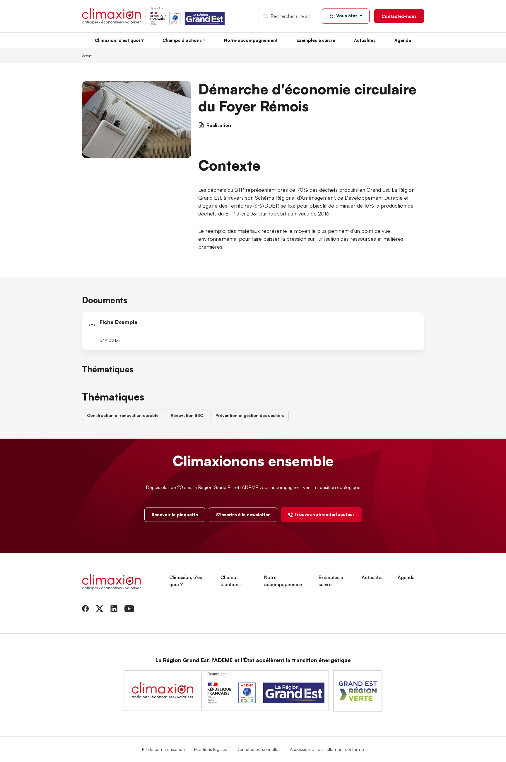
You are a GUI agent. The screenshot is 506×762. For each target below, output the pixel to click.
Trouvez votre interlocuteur (324, 514)
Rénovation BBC (187, 415)
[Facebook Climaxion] (85, 608)
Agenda (402, 40)
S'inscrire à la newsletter (243, 514)
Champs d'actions (182, 40)
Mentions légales (210, 749)
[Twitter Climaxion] (99, 608)
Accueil (87, 55)
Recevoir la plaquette (175, 514)
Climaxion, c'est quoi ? (119, 40)
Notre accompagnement (251, 40)
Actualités (365, 40)
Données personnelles (259, 749)
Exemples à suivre (315, 40)
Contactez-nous (399, 16)
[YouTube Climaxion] (129, 608)
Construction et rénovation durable (122, 415)
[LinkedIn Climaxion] (113, 608)
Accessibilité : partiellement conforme (327, 749)
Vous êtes (347, 15)
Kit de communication (163, 749)
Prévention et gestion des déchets (250, 415)
